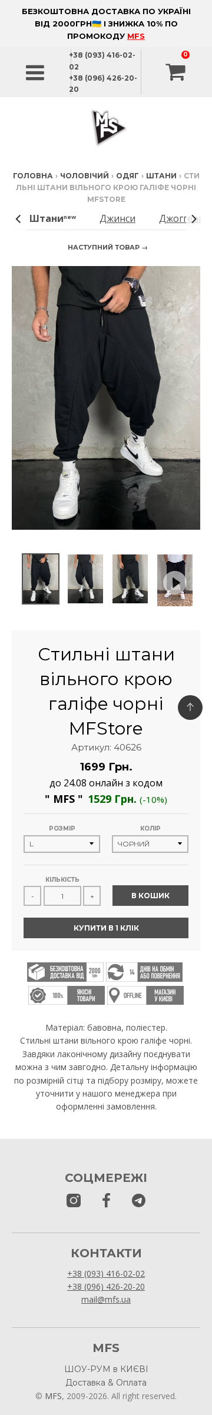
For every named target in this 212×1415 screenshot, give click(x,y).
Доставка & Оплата (106, 1382)
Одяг (127, 175)
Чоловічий (84, 175)
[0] (177, 72)
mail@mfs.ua (106, 1299)
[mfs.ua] (74, 1201)
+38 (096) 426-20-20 (106, 1286)
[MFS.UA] (138, 1201)
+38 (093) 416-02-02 (106, 1273)
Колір (150, 828)
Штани (161, 175)
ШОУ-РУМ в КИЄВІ (106, 1369)
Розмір (62, 828)
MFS (136, 36)
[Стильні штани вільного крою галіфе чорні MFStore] (40, 578)
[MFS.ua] (106, 1201)
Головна (33, 175)
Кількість (62, 879)
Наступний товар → (108, 247)
